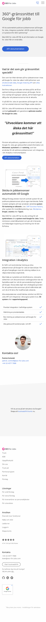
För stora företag (8, 496)
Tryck (4, 453)
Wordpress (37, 209)
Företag (5, 479)
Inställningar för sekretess (31, 607)
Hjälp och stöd (7, 520)
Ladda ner (6, 523)
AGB (3, 457)
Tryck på (5, 468)
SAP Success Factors (34, 206)
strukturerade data (9, 83)
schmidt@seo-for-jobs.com (18, 361)
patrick (4, 361)
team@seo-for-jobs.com (11, 558)
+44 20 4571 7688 (9, 363)
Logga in (5, 527)
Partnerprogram (8, 472)
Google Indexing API (24, 83)
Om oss (5, 464)
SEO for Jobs (9, 3)
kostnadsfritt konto (25, 411)
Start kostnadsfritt (11, 564)
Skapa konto (6, 531)
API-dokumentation (15, 49)
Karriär (4, 475)
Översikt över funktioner (11, 516)
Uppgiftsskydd (7, 460)
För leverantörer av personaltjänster (15, 499)
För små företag (8, 492)
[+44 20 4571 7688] (37, 2)
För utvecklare (7, 503)
